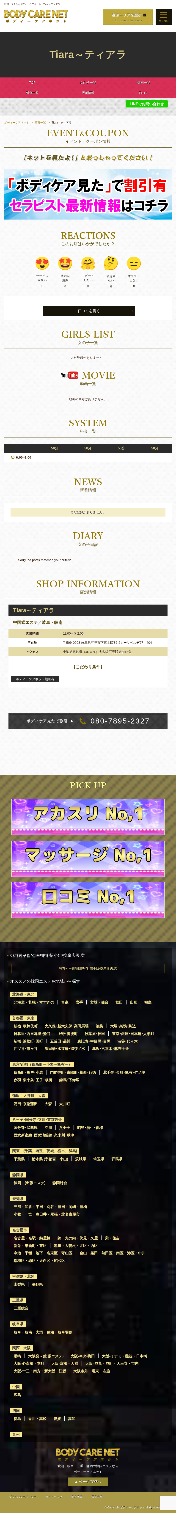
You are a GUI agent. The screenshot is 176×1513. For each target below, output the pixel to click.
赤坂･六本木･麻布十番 (110, 1049)
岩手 (79, 1002)
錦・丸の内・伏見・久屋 (78, 1238)
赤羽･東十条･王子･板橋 (33, 1080)
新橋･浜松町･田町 (28, 1041)
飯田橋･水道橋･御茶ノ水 (65, 1049)
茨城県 (80, 1159)
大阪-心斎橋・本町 (29, 1363)
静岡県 (17, 1175)
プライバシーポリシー (22, 1497)
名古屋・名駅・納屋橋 (32, 1238)
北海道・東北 (23, 994)
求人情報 (76, 1497)
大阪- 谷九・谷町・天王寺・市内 (112, 1363)
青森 (65, 1002)
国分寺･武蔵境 (26, 1128)
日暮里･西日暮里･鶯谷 (32, 1034)
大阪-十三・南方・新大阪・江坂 (40, 1371)
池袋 (99, 1026)
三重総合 (21, 1308)
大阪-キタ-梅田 (83, 1356)
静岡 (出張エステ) (29, 1183)
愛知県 (17, 1199)
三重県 (17, 1300)
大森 (48, 1104)
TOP (32, 82)
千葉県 (19, 1159)
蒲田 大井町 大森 (28, 1096)
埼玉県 (98, 1159)
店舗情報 (88, 93)
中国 (16, 1387)
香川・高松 (37, 1419)
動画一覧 (143, 82)
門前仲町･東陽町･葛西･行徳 (73, 1072)
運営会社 (96, 1497)
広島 (17, 1395)
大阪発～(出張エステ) (45, 1356)
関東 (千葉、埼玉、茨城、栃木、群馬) (44, 1151)
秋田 (119, 1002)
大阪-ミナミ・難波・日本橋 (124, 1356)
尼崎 (17, 1356)
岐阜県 (17, 1324)
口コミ (143, 93)
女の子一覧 (88, 82)
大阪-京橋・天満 (64, 1363)
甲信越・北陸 (23, 1276)
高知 (71, 1419)
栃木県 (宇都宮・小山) (50, 1159)
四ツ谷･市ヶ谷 (26, 1049)
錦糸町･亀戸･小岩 (28, 1072)
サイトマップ (54, 1497)
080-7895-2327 (88, 721)
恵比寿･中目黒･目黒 (93, 1041)
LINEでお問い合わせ (147, 104)
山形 (133, 1002)
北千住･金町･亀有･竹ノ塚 (124, 1072)
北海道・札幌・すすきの (34, 1002)
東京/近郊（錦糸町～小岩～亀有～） (42, 1064)
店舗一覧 (40, 122)
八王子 (64, 1128)
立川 (48, 1128)
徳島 (17, 1419)
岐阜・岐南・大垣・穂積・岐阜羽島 (43, 1332)
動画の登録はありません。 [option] (88, 399)
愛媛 (57, 1419)
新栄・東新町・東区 (30, 1246)
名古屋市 (19, 1230)
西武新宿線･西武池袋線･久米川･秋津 (44, 1135)
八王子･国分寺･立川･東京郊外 (37, 1120)
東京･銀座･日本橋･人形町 (133, 1034)
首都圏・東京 (23, 1018)
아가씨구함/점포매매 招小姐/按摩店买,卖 (88, 968)
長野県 (37, 1284)
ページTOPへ (90, 1482)
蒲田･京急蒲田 (26, 1104)
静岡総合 (59, 1183)
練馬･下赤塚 (69, 1080)
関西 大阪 (21, 1348)
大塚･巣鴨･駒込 (123, 1026)
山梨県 (19, 1284)
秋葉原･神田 (95, 1034)
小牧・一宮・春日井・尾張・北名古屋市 (47, 1214)
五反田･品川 (60, 1041)
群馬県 (116, 1159)
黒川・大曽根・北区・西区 (76, 1246)
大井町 (64, 1104)
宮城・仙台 (99, 1002)
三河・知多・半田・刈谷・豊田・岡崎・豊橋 (50, 1207)
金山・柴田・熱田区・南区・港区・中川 (113, 1253)
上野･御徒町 (68, 1034)
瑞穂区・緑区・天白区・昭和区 (39, 1261)
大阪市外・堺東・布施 (91, 1371)
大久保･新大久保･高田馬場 (67, 1026)
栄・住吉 (112, 1238)
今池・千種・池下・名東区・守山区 (43, 1253)
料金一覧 (32, 93)
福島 (148, 1002)
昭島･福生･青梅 (90, 1128)
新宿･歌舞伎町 (26, 1026)
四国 (16, 1411)
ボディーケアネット (16, 122)
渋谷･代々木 (128, 1041)
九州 (16, 1434)
